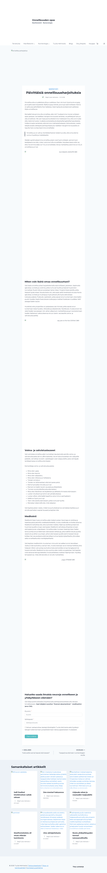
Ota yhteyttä (81, 44)
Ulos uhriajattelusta (52, 833)
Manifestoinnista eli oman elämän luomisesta (22, 835)
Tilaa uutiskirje (31, 736)
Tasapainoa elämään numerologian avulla (72, 752)
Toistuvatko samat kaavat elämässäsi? (36, 751)
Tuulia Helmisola (59, 44)
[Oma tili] (104, 43)
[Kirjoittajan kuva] (43, 97)
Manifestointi (53, 89)
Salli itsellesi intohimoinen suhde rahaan (23, 794)
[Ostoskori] (97, 44)
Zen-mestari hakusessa (53, 792)
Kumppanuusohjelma (34, 868)
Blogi (71, 44)
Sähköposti (29, 719)
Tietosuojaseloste (34, 865)
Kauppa (92, 44)
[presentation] (24, 779)
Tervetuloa (16, 44)
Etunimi (28, 711)
